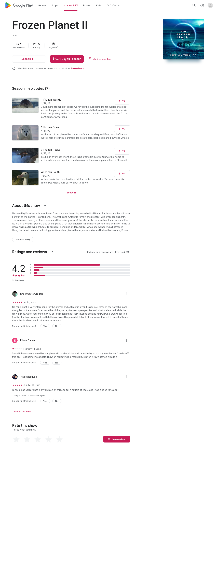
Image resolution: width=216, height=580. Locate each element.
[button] (45, 326)
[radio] (16, 439)
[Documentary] (22, 239)
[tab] (42, 5)
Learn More (77, 68)
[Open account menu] (210, 5)
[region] (79, 45)
